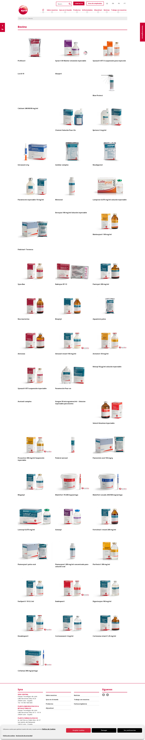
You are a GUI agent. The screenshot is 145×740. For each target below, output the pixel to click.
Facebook (103, 694)
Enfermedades (87, 10)
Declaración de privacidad (24, 736)
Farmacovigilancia (142, 32)
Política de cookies (9, 736)
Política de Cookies (48, 729)
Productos (77, 10)
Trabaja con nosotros (118, 10)
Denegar (104, 730)
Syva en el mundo (65, 10)
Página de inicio (23, 18)
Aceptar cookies (78, 730)
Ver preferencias (130, 730)
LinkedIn (107, 694)
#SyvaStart (98, 10)
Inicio (43, 9)
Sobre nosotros (52, 10)
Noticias (107, 10)
